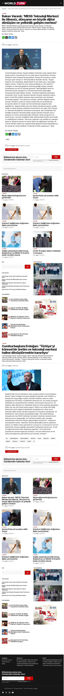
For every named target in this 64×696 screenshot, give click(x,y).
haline (39, 438)
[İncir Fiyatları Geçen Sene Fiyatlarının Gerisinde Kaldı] (4, 300)
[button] (3, 3)
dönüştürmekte (24, 438)
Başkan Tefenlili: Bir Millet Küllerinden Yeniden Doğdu (14, 280)
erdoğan (33, 438)
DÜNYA (44, 658)
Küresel (53, 438)
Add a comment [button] (12, 149)
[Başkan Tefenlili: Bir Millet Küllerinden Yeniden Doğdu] (4, 308)
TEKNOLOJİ (19, 658)
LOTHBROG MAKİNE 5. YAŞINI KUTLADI (26, 661)
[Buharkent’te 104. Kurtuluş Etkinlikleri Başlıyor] (4, 335)
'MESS (7, 139)
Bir (6, 438)
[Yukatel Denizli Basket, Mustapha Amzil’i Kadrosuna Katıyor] (4, 326)
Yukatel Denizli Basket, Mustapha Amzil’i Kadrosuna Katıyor (15, 287)
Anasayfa (4, 8)
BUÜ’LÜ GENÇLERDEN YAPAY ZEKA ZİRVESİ (27, 660)
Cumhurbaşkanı (14, 438)
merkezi (8, 441)
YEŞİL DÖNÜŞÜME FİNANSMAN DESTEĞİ (52, 660)
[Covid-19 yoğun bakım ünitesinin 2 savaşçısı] (47, 239)
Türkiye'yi (22, 441)
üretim (29, 441)
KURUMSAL (4, 658)
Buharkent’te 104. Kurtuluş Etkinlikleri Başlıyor (14, 289)
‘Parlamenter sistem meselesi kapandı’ (52, 665)
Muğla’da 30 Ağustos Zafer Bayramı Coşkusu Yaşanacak (14, 283)
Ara (3, 262)
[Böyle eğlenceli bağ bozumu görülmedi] (16, 184)
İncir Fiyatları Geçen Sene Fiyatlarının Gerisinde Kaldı (14, 277)
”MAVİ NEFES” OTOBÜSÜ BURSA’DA (25, 665)
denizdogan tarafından (40, 277)
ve (33, 441)
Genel (37, 273)
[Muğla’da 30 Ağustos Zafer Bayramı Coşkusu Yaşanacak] (4, 317)
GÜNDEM (4, 13)
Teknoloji (15, 441)
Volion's (36, 688)
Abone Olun (56, 157)
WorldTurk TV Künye (7, 660)
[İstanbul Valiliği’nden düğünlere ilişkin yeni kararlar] (16, 211)
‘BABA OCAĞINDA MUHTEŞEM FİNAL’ (51, 663)
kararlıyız (46, 438)
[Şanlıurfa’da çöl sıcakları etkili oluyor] (47, 184)
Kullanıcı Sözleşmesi (53, 160)
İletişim (3, 663)
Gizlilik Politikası (6, 661)
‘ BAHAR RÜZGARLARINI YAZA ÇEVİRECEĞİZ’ (27, 663)
